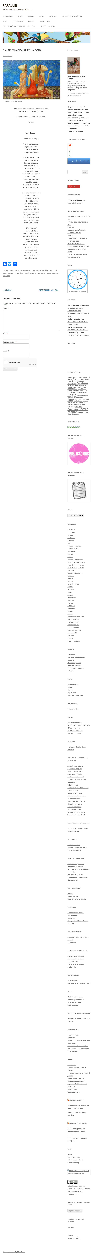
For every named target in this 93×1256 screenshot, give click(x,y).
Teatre (70, 638)
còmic (83, 379)
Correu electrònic (10, 342)
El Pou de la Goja (73, 728)
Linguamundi (72, 880)
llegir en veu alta (82, 395)
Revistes (70, 636)
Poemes (72, 409)
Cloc (69, 543)
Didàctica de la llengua (76, 562)
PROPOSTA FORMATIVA (47, 26)
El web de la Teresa (74, 793)
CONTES (41, 16)
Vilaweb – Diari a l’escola (76, 899)
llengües (81, 399)
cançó (87, 377)
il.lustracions (82, 387)
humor (74, 387)
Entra (69, 1154)
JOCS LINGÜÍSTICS (17, 21)
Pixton (70, 690)
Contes (76, 379)
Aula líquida (72, 943)
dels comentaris (75, 1160)
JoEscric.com (72, 918)
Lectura (71, 392)
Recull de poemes (48, 270)
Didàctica (71, 1038)
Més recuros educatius (76, 801)
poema (78, 406)
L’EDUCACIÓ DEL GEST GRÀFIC (78, 335)
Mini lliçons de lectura (75, 997)
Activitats (71, 530)
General (38, 270)
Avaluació (71, 538)
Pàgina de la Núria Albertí (77, 1084)
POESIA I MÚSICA (73, 257)
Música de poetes (74, 663)
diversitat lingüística (75, 381)
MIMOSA (7, 290)
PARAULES (10, 5)
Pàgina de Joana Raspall (76, 1081)
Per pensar (71, 608)
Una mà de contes (74, 733)
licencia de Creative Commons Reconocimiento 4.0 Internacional (78, 1191)
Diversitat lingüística (75, 565)
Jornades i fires (73, 584)
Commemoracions (74, 546)
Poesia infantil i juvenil (78, 1123)
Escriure (82, 383)
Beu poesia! (71, 1065)
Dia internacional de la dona (17, 273)
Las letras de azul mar (75, 1078)
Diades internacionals (27, 270)
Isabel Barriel (82, 389)
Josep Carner (83, 390)
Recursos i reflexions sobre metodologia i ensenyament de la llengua (78, 1048)
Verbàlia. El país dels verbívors (78, 983)
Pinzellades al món (74, 804)
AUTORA (19, 16)
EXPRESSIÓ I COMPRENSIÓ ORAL (72, 16)
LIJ (77, 392)
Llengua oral (72, 598)
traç (87, 412)
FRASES (5, 21)
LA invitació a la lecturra (76, 796)
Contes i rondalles (74, 722)
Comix (69, 687)
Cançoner (71, 655)
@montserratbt (75, 96)
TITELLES (70, 227)
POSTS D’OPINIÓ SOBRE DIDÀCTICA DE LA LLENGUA (19, 26)
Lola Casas (78, 401)
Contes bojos (72, 915)
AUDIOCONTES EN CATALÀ (77, 238)
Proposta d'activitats (75, 617)
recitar (54, 273)
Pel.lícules (71, 606)
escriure (70, 570)
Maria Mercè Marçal (38, 273)
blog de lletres (73, 1035)
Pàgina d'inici (7, 16)
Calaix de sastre (73, 785)
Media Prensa (72, 896)
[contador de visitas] (78, 163)
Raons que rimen (73, 845)
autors (69, 377)
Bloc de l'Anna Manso (75, 913)
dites (87, 379)
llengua (80, 397)
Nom (5, 333)
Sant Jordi (81, 412)
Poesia (48, 273)
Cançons (81, 377)
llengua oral (72, 399)
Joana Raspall (73, 390)
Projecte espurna (74, 809)
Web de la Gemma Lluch (76, 815)
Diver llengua (72, 981)
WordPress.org (73, 1163)
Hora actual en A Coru (77, 292)
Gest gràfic (74, 385)
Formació (71, 579)
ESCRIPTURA (53, 16)
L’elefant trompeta (74, 731)
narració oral (72, 404)
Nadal (78, 403)
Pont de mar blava (74, 807)
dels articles (73, 1157)
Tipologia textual (74, 641)
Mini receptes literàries (76, 1000)
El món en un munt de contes (78, 725)
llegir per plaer (72, 397)
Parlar (70, 406)
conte (69, 379)
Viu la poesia (72, 1089)
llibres (70, 400)
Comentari (6, 308)
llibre (87, 399)
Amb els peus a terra (75, 766)
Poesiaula (71, 1087)
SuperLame (71, 693)
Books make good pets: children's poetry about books (76, 1131)
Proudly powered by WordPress (14, 1252)
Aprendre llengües (74, 769)
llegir (29, 273)
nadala (82, 402)
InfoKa (70, 894)
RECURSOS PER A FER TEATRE (77, 330)
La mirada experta (74, 799)
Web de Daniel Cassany (76, 812)
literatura (82, 392)
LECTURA (31, 21)
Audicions (71, 532)
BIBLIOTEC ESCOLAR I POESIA (78, 255)
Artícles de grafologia (75, 956)
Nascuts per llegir (74, 1002)
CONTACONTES (73, 241)
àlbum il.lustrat (73, 414)
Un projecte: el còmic (75, 695)
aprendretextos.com (75, 771)
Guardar (70, 1227)
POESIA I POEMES (44, 21)
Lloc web (6, 351)
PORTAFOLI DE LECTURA (49, 290)
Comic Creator (72, 684)
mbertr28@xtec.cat (74, 203)
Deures (70, 557)
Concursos (71, 551)
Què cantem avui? (74, 665)
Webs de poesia (73, 1092)
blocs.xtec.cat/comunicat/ (79, 93)
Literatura (71, 589)
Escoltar (71, 383)
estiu (69, 385)
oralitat (70, 603)
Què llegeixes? (73, 1005)
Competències (72, 549)
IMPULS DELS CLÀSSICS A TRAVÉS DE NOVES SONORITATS (76, 233)
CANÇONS (30, 16)
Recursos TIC (72, 633)
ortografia (81, 404)
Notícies (70, 600)
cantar (74, 377)
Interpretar (72, 388)
